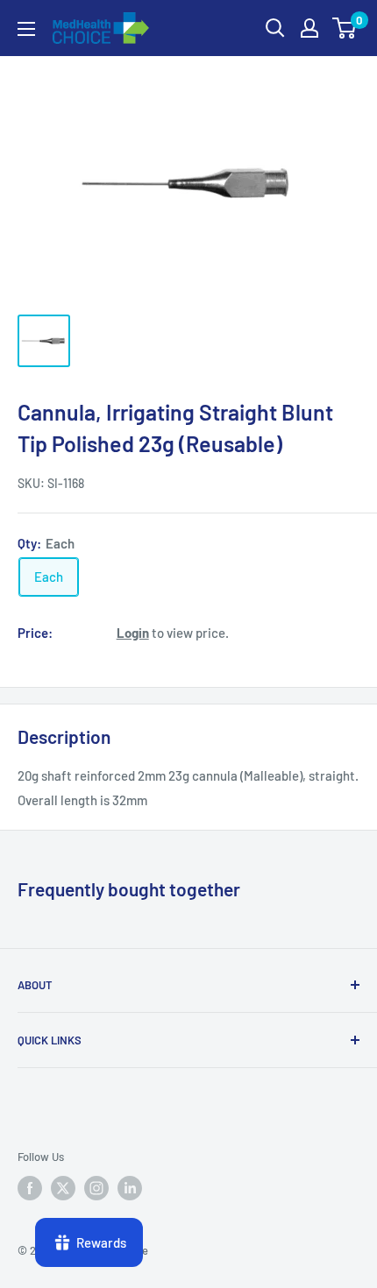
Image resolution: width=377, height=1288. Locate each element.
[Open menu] (26, 29)
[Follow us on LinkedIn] (129, 1188)
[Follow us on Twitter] (63, 1188)
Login (133, 632)
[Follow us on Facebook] (30, 1188)
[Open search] (275, 28)
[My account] (309, 28)
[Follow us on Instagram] (96, 1188)
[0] (345, 28)
